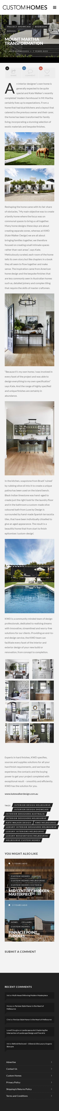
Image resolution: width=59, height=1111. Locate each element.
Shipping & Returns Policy (19, 1089)
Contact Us (11, 1069)
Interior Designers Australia (25, 814)
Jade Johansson (18, 51)
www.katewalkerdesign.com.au (21, 793)
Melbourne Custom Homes (23, 840)
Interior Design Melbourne (32, 805)
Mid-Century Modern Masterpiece (29, 892)
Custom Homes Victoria (26, 885)
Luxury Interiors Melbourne (25, 831)
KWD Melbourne (45, 822)
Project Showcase (19, 26)
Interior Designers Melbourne (26, 818)
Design (11, 31)
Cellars (27, 922)
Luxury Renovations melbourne (27, 836)
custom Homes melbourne (28, 880)
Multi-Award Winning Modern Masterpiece (30, 995)
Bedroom (41, 26)
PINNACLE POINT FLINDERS (23, 934)
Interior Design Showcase (31, 809)
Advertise (11, 1062)
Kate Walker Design (18, 822)
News (14, 922)
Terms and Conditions (17, 1096)
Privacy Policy (13, 1082)
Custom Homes (20, 876)
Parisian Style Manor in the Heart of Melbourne (32, 1019)
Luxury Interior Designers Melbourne (31, 827)
